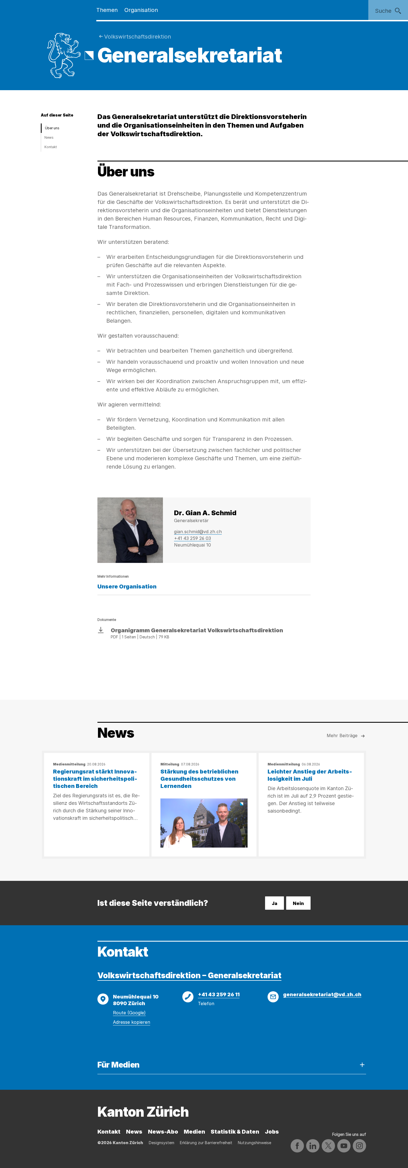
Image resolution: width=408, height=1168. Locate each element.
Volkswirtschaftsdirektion (137, 36)
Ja (274, 903)
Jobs (272, 1131)
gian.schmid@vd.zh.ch (198, 531)
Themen (107, 10)
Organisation (141, 10)
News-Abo (163, 1131)
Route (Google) (129, 1012)
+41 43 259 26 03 (192, 538)
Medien (194, 1131)
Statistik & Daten (235, 1131)
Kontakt (50, 147)
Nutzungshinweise (254, 1142)
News (49, 137)
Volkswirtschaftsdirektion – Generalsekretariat (189, 975)
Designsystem (161, 1142)
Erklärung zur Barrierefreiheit (206, 1142)
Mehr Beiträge (342, 735)
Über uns (52, 128)
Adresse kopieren (131, 1022)
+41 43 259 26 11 (219, 994)
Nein (298, 903)
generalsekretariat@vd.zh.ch (322, 994)
